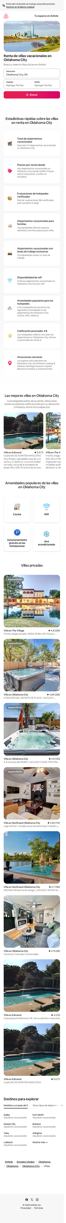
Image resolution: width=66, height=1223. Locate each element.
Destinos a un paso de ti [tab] (16, 1105)
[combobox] (32, 75)
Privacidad (26, 1208)
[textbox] (17, 85)
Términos (38, 1208)
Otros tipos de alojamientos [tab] (47, 1105)
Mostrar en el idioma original (20, 7)
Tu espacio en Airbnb (46, 16)
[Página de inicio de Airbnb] (6, 16)
